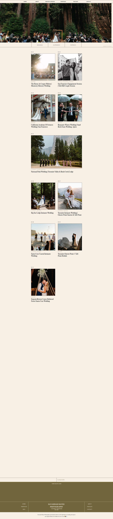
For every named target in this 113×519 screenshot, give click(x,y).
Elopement (33, 169)
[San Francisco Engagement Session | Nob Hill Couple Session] (70, 67)
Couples (60, 81)
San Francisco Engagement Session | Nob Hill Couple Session (70, 85)
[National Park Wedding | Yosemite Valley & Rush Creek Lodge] (56, 151)
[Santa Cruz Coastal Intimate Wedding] (43, 237)
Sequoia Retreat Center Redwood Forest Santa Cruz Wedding (42, 300)
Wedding (33, 81)
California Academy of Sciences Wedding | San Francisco (42, 126)
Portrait (71, 81)
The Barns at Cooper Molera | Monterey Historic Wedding (41, 85)
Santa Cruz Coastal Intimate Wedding (41, 255)
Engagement (66, 81)
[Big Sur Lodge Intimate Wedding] (43, 196)
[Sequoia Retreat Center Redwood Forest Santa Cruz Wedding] (43, 282)
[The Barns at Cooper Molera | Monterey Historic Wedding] (43, 67)
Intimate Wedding (41, 169)
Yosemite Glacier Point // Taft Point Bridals (68, 255)
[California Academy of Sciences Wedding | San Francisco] (43, 107)
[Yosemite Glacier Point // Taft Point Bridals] (70, 237)
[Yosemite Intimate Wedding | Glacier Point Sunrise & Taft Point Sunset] (70, 196)
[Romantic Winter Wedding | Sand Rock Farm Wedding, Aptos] (70, 107)
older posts (60, 480)
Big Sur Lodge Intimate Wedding (42, 213)
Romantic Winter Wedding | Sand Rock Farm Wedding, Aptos (69, 126)
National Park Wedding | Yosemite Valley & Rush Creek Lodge (52, 171)
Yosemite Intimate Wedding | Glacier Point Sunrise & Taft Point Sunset (69, 215)
